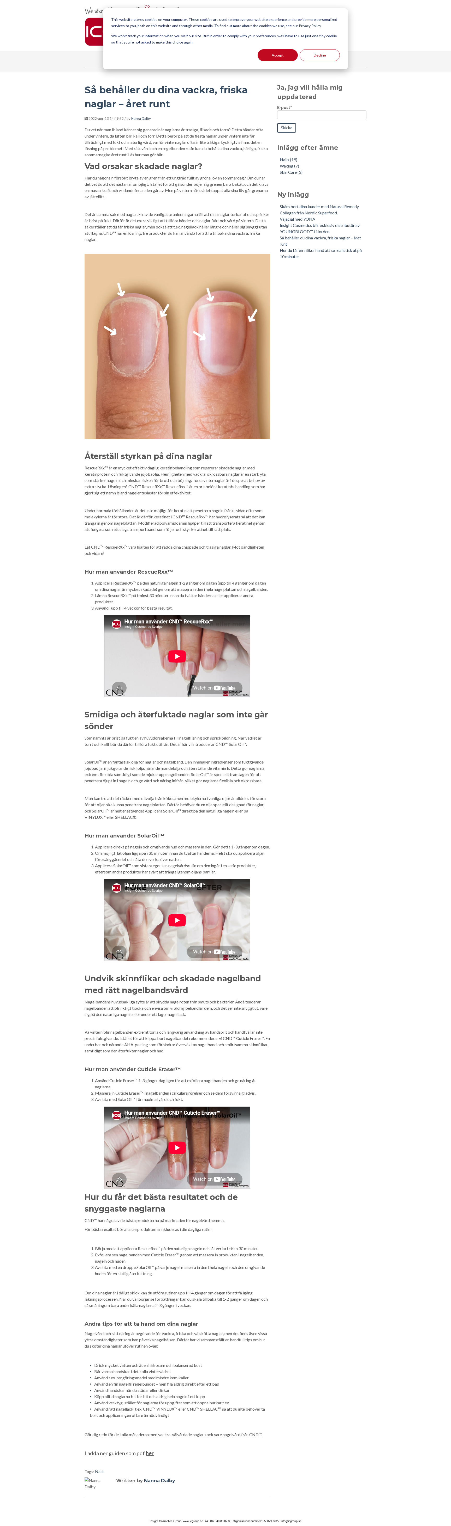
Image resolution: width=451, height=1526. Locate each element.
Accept (278, 55)
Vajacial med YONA (297, 218)
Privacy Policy (310, 25)
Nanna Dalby (141, 118)
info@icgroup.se (291, 1521)
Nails (99, 1471)
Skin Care (291, 172)
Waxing (289, 165)
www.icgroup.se (193, 1521)
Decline (320, 55)
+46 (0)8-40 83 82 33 (218, 1521)
